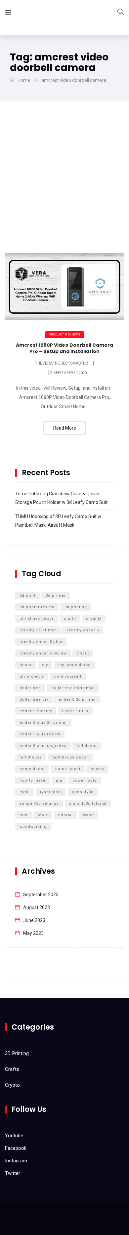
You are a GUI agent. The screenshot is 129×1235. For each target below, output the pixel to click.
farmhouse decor (70, 757)
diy (45, 665)
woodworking (33, 827)
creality (93, 619)
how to (97, 769)
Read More (64, 428)
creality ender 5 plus (41, 642)
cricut (83, 653)
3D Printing (17, 1053)
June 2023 (34, 920)
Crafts (12, 1069)
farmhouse (31, 757)
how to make (33, 780)
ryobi (25, 792)
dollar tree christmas (73, 688)
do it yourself (68, 676)
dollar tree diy (34, 699)
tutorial (65, 815)
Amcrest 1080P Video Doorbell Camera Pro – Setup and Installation (64, 348)
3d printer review (37, 607)
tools (43, 815)
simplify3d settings (39, 803)
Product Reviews (64, 334)
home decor (32, 769)
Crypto (12, 1085)
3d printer (56, 595)
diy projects (32, 676)
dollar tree (30, 688)
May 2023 (33, 933)
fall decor (87, 746)
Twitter (12, 1173)
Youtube (14, 1136)
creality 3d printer (38, 630)
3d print (27, 595)
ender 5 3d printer (77, 699)
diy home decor (74, 665)
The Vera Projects (54, 13)
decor (26, 665)
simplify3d (83, 792)
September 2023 (41, 894)
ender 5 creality (36, 711)
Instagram (16, 1161)
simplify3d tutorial (88, 803)
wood (88, 815)
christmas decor (37, 619)
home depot (67, 769)
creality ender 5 (82, 630)
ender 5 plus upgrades (43, 746)
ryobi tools (51, 792)
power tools (84, 780)
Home (23, 80)
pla (59, 780)
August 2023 (36, 907)
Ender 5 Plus (75, 711)
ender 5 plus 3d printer (43, 723)
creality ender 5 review (43, 653)
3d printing (75, 607)
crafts (70, 619)
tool (23, 815)
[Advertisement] (64, 185)
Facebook (15, 1148)
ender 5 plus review (40, 734)
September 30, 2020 (70, 373)
